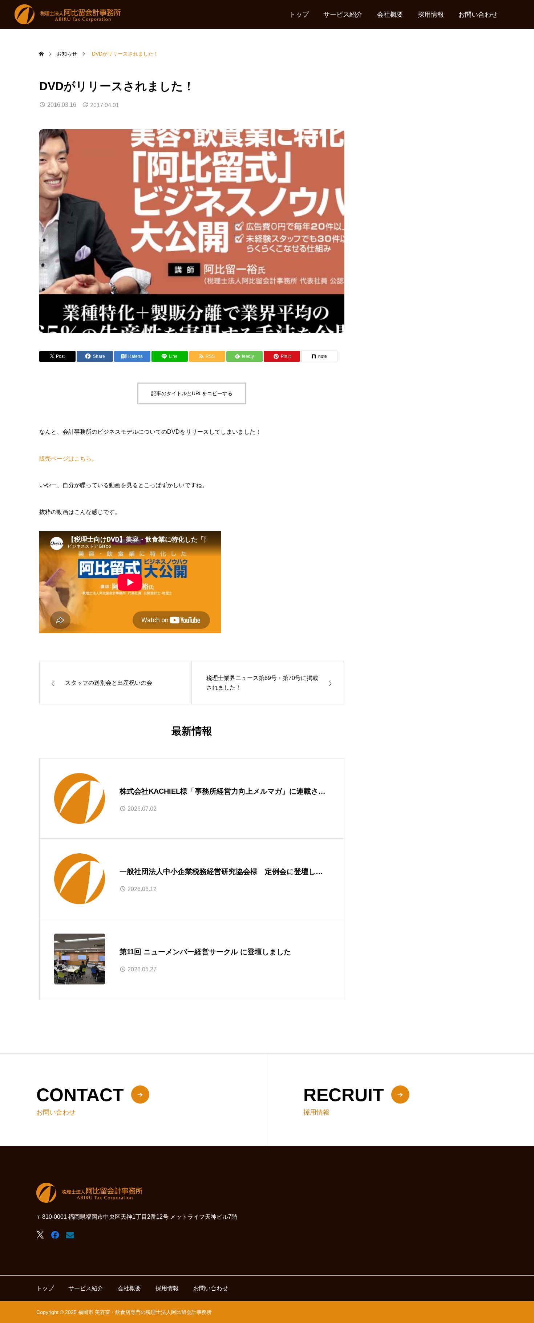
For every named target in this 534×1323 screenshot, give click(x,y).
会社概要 (390, 14)
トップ (299, 14)
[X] (40, 1234)
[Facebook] (55, 1234)
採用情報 (431, 14)
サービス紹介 (343, 14)
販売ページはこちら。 (68, 459)
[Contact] (69, 1234)
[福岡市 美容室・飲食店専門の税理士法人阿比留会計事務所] (68, 14)
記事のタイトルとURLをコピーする (191, 393)
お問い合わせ (478, 14)
